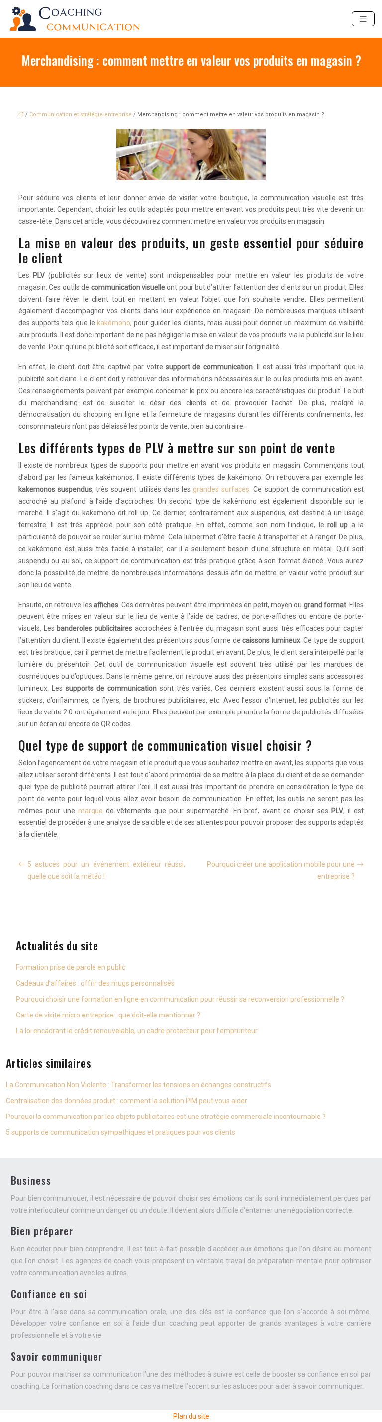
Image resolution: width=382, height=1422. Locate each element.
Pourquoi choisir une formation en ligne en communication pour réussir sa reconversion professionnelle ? (180, 999)
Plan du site (191, 1416)
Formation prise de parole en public (70, 967)
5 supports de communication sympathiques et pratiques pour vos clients (120, 1132)
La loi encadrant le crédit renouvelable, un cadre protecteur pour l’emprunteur (137, 1031)
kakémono (112, 323)
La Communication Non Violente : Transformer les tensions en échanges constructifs (138, 1085)
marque (90, 810)
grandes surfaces (221, 489)
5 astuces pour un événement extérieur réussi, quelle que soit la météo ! (106, 870)
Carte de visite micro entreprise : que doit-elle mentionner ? (108, 1015)
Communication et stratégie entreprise (80, 114)
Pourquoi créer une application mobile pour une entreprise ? (281, 870)
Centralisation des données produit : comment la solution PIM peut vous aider (126, 1101)
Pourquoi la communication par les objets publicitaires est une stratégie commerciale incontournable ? (166, 1116)
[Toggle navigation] (363, 19)
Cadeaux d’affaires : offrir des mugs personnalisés (95, 983)
